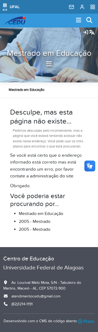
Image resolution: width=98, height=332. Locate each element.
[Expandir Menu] (78, 20)
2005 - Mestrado (34, 221)
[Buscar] (89, 20)
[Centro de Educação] (14, 20)
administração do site (52, 176)
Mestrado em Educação (49, 53)
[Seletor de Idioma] (92, 32)
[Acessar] (86, 32)
